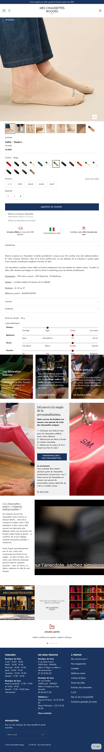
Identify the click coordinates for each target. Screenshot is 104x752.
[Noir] (16, 164)
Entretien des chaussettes (81, 687)
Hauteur (8, 301)
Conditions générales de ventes (84, 701)
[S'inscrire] (43, 735)
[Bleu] (40, 164)
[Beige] (56, 164)
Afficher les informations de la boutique (22, 220)
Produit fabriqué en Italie (52, 233)
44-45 (41, 184)
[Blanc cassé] (32, 164)
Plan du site (76, 696)
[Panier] (100, 10)
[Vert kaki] (24, 171)
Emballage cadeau (83, 233)
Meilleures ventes (78, 673)
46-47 (52, 184)
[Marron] (71, 164)
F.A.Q (73, 692)
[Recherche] (9, 10)
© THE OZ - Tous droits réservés (40, 745)
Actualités (75, 668)
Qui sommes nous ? (79, 658)
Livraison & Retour (78, 677)
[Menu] (4, 10)
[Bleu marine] (16, 171)
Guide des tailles (92, 178)
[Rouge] (8, 164)
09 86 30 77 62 (44, 692)
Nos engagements (78, 663)
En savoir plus (42, 491)
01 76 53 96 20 (44, 673)
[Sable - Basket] (10, 129)
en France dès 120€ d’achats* (20, 233)
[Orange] (79, 164)
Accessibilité (88, 696)
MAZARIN (8, 137)
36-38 (9, 184)
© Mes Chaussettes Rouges (14, 745)
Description (10, 245)
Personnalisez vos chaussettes (51, 456)
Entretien (9, 309)
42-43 (30, 184)
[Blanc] (48, 164)
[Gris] (24, 164)
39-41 (20, 184)
